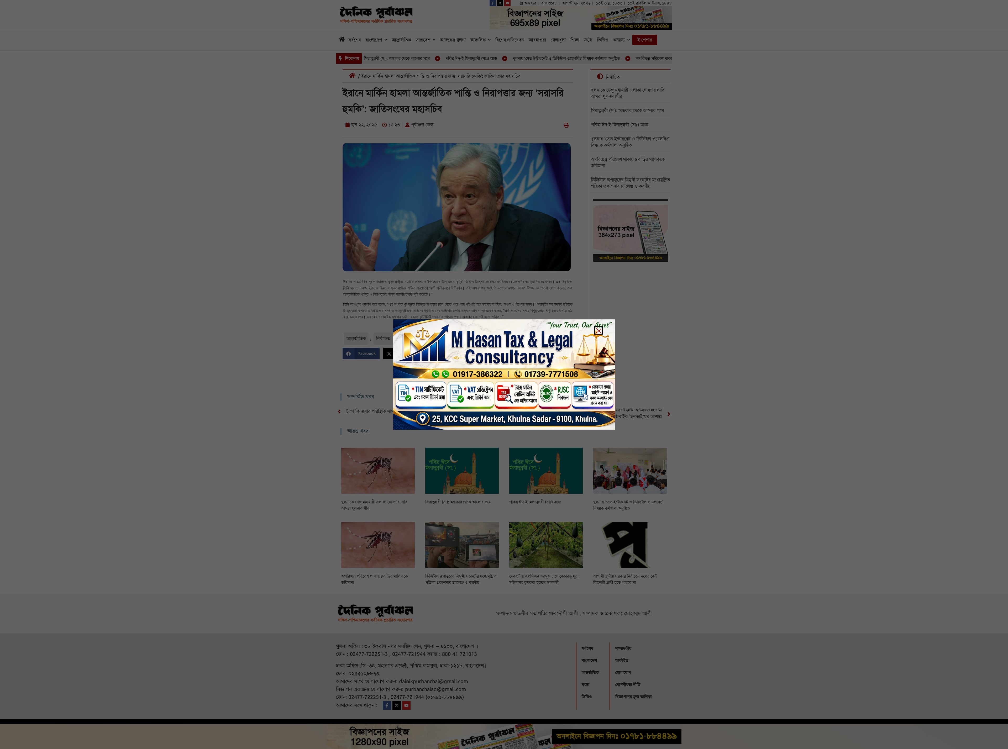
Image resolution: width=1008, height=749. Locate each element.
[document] (504, 374)
